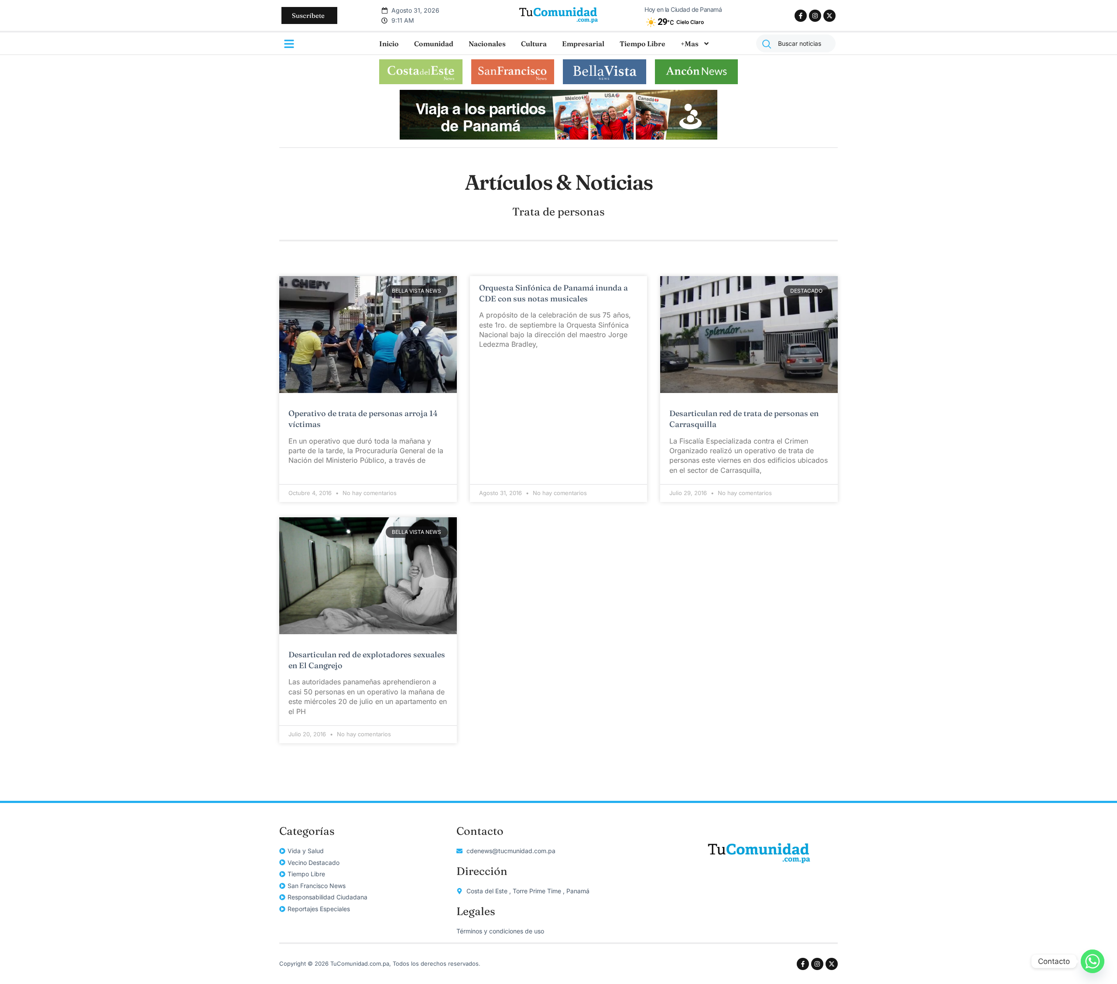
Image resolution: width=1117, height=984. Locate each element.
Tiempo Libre (642, 43)
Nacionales (487, 43)
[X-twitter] (829, 16)
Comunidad (433, 43)
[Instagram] (815, 16)
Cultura (534, 43)
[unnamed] (558, 137)
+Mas (690, 43)
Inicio (389, 43)
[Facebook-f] (801, 16)
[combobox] (796, 43)
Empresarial (583, 43)
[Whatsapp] (1092, 961)
